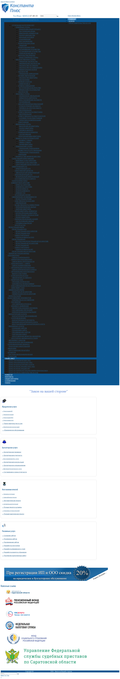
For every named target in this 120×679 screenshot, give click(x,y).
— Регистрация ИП (7, 411)
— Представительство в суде (12, 423)
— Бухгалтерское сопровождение (13, 465)
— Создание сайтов (9, 536)
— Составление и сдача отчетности (14, 472)
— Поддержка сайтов (9, 539)
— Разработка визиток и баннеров (14, 552)
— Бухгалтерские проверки (11, 452)
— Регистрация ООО (8, 420)
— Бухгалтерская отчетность (12, 455)
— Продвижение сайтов (10, 542)
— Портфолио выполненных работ (14, 556)
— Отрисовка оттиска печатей (11, 511)
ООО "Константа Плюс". (42, 671)
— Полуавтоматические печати (13, 514)
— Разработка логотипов (11, 546)
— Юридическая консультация (10, 427)
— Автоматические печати (11, 501)
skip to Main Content (8, 2)
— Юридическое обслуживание (13, 430)
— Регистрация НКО (7, 417)
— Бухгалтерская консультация (13, 462)
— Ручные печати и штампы (12, 507)
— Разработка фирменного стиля (13, 549)
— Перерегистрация (8, 414)
